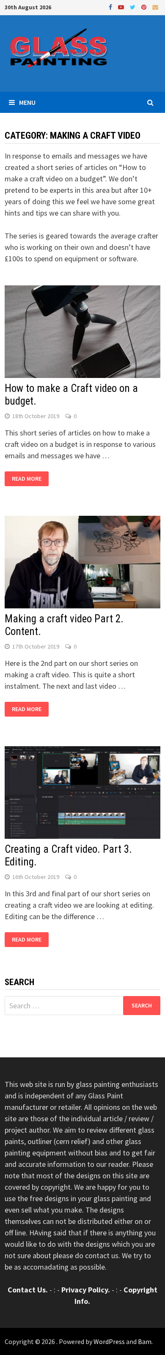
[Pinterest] (144, 6)
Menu (27, 102)
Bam (144, 1341)
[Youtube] (122, 6)
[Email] (155, 6)
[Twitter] (133, 6)
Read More (26, 479)
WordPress (109, 1341)
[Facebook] (111, 6)
